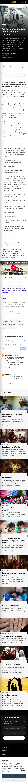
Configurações (14, 780)
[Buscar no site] (25, 2)
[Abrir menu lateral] (2, 2)
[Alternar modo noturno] (22, 2)
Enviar (14, 738)
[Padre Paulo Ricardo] (14, 2)
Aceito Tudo (14, 776)
